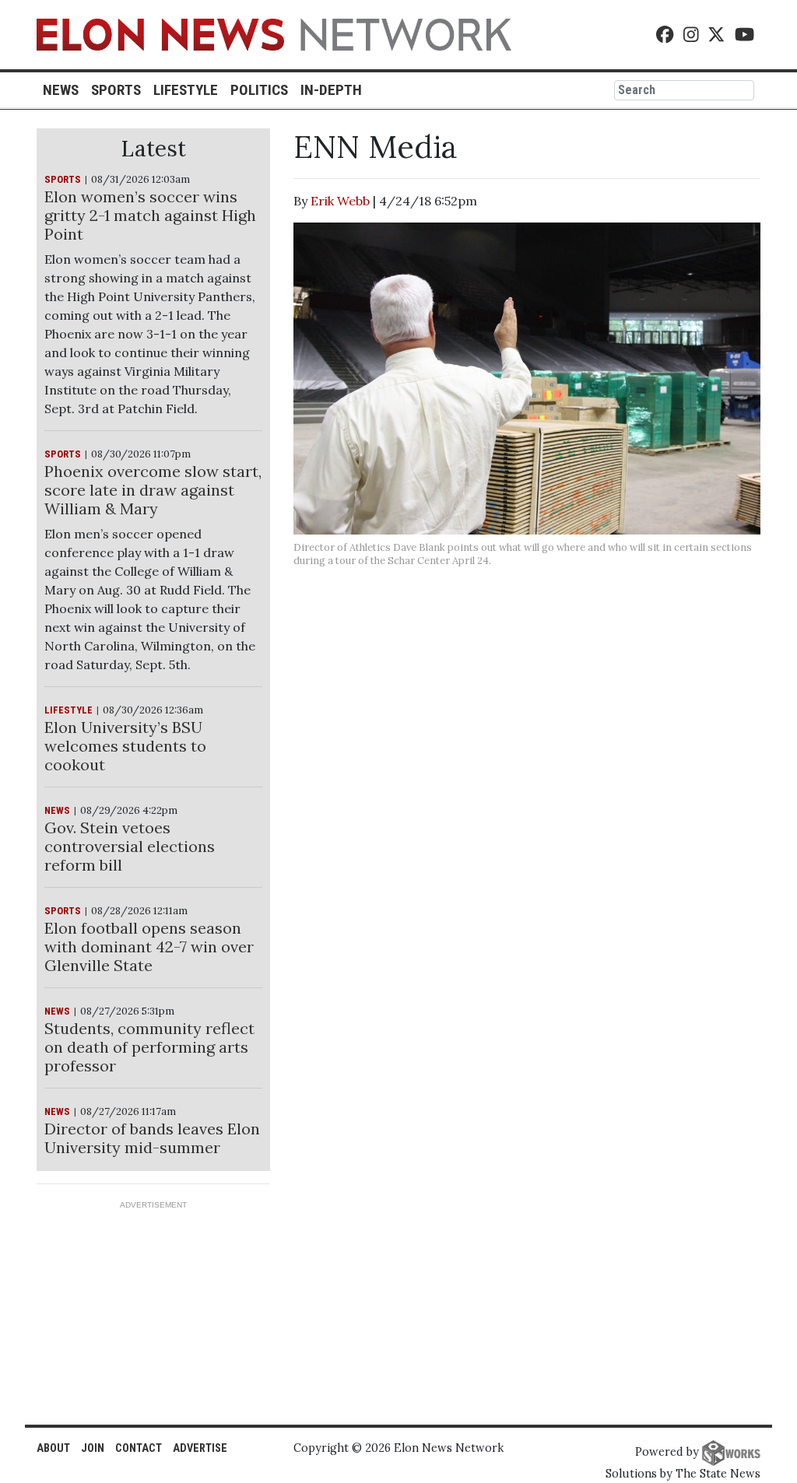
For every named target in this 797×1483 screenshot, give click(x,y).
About (53, 1448)
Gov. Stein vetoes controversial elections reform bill (129, 846)
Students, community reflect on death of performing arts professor (149, 1046)
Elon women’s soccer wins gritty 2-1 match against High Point (150, 215)
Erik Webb (340, 201)
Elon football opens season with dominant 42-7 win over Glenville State (149, 946)
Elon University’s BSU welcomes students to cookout (125, 745)
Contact (138, 1448)
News (61, 90)
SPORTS (62, 179)
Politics (259, 90)
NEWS (57, 810)
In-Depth (331, 90)
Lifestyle (185, 90)
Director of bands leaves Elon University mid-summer (152, 1138)
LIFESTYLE (68, 710)
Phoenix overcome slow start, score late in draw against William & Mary (153, 489)
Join (92, 1448)
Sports (116, 90)
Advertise (200, 1448)
